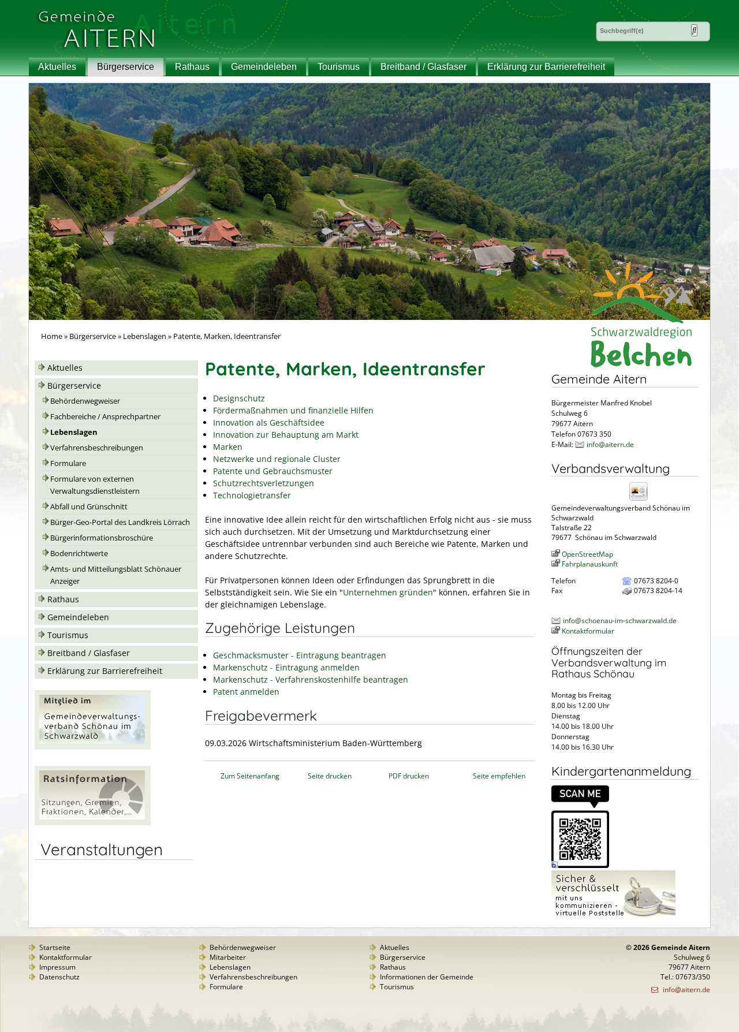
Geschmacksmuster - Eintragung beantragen (299, 655)
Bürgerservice (125, 67)
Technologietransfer (252, 495)
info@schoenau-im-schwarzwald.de (620, 620)
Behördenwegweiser (85, 401)
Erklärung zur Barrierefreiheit (546, 67)
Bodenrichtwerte (79, 553)
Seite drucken (330, 776)
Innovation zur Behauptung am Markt (286, 434)
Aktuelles (57, 67)
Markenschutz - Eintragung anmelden (286, 667)
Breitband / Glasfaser (423, 67)
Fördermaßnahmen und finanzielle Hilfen (293, 410)
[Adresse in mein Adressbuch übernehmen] (642, 499)
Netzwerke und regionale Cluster (277, 458)
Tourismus (339, 67)
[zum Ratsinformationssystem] (93, 822)
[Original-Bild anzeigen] (580, 865)
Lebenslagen (144, 336)
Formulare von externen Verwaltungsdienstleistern (95, 485)
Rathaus (192, 67)
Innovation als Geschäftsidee (268, 422)
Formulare (68, 463)
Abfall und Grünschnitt (89, 507)
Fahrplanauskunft (590, 564)
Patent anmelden (246, 691)
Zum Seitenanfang (250, 776)
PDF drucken (409, 776)
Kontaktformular (588, 631)
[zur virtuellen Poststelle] (613, 917)
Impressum (57, 967)
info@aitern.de (610, 444)
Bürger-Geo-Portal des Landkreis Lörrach (120, 522)
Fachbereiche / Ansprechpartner (105, 417)
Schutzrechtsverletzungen (263, 483)
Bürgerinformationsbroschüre (101, 538)
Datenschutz (59, 977)
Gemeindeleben (264, 67)
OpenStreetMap (587, 554)
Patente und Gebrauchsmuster (273, 470)
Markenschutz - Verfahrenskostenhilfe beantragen (310, 679)
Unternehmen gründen (388, 592)
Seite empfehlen (499, 776)
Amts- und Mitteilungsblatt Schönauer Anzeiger (115, 575)
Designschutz (239, 398)
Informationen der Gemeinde (426, 977)
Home (51, 336)
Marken (227, 446)
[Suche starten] (694, 30)
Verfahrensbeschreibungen (96, 448)
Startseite (54, 947)
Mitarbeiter (228, 957)
